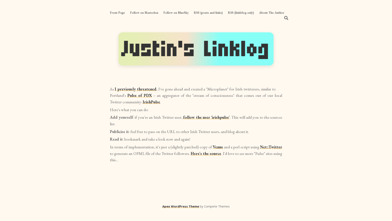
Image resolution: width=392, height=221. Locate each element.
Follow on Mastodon (144, 13)
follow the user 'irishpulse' (206, 117)
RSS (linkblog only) (241, 13)
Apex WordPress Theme (180, 206)
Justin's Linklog (196, 48)
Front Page (117, 13)
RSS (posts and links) (208, 13)
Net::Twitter (271, 147)
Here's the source (206, 153)
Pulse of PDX (139, 95)
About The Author (271, 13)
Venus (218, 147)
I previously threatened (135, 89)
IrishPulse (151, 102)
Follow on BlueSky (176, 13)
